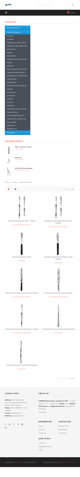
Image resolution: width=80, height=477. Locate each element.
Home (7, 182)
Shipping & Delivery (45, 446)
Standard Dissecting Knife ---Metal (21, 221)
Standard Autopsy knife (21, 257)
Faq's (40, 450)
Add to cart (29, 243)
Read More (42, 412)
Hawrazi (20, 462)
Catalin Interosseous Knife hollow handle (58, 329)
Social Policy (62, 433)
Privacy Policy (63, 429)
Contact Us (42, 433)
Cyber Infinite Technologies (66, 462)
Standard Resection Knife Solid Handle (21, 365)
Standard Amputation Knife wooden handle (58, 258)
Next (72, 378)
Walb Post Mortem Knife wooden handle (22, 293)
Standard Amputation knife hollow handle (21, 329)
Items (71, 12)
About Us (42, 429)
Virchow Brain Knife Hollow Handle (58, 293)
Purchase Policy (63, 426)
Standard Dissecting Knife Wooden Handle (58, 222)
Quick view (14, 248)
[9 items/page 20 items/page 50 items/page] (68, 189)
